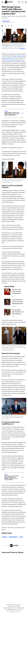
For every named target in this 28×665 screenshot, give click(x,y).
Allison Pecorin (6, 21)
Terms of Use (19, 609)
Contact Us (18, 611)
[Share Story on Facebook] (2, 26)
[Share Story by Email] (8, 26)
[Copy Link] (12, 26)
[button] (2, 2)
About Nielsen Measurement (11, 609)
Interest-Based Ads (20, 608)
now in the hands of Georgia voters (13, 60)
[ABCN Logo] (9, 2)
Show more (22, 48)
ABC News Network (11, 604)
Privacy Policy (18, 604)
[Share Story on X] (5, 26)
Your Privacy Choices (11, 611)
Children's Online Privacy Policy (9, 608)
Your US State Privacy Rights (14, 606)
